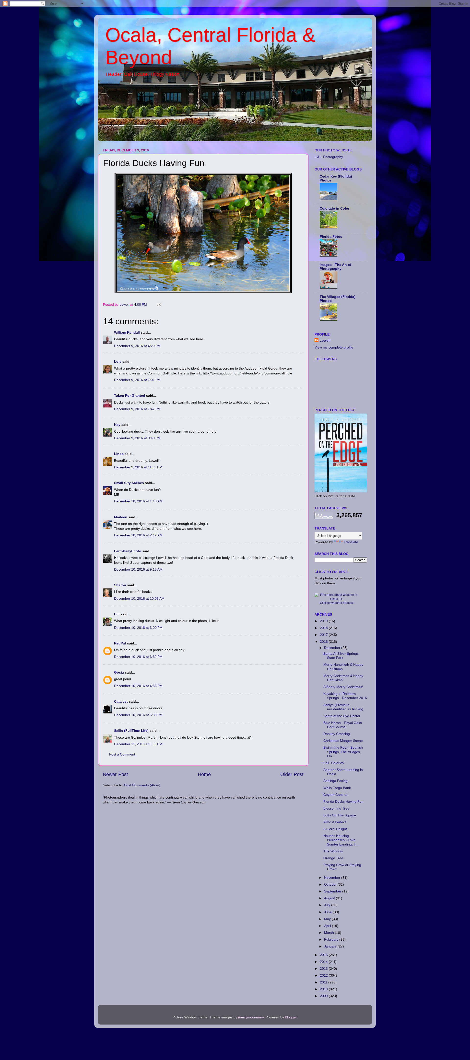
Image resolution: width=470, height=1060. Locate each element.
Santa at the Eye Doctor (341, 716)
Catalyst (121, 701)
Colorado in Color (334, 208)
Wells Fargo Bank (337, 788)
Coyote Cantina (335, 795)
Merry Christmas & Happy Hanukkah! (343, 678)
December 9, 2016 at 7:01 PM (137, 380)
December (332, 648)
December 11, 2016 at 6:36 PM (138, 744)
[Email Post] (158, 304)
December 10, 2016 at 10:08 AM (139, 598)
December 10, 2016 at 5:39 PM (138, 715)
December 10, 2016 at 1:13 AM (138, 501)
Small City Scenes (129, 483)
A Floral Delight (335, 829)
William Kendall (127, 332)
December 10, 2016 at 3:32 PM (138, 657)
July (327, 905)
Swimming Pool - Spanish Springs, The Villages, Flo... (343, 751)
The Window (333, 851)
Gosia (119, 672)
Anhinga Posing (335, 781)
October (331, 884)
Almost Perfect (334, 822)
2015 (324, 955)
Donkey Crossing (336, 734)
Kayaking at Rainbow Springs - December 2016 (345, 696)
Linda (119, 454)
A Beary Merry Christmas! (343, 687)
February (331, 939)
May (328, 919)
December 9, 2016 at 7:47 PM (137, 409)
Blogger (291, 1017)
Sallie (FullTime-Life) (131, 731)
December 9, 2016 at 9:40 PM (137, 438)
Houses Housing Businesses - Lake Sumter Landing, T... (340, 840)
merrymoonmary (251, 1017)
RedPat (120, 643)
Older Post (292, 774)
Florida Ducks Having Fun (343, 801)
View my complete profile (334, 347)
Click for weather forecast (336, 603)
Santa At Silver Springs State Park (341, 656)
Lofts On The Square (339, 815)
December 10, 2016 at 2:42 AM (138, 535)
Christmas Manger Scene (343, 741)
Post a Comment (122, 754)
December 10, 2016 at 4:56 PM (138, 686)
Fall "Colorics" (334, 763)
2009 (324, 996)
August (330, 898)
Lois (117, 361)
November (332, 878)
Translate (351, 542)
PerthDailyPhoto (127, 551)
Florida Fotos (331, 236)
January (331, 946)
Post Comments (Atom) (142, 785)
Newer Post (115, 774)
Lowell (324, 340)
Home (204, 774)
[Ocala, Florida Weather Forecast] (337, 599)
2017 (324, 635)
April (328, 926)
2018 (324, 628)
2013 (324, 968)
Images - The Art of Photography (335, 267)
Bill (116, 614)
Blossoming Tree (336, 808)
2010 (324, 989)
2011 (324, 982)
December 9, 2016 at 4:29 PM (137, 346)
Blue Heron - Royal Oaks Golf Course (342, 725)
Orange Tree (333, 858)
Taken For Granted (129, 395)
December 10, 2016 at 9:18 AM (138, 569)
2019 (324, 621)
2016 (324, 641)
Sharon (120, 585)
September (333, 891)
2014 (324, 962)
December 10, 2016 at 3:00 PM (138, 628)
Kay (117, 425)
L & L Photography (329, 157)
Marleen (120, 517)
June (328, 912)
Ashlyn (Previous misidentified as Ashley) (343, 707)
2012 (324, 975)
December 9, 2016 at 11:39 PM (138, 467)
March (329, 933)
